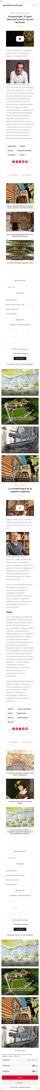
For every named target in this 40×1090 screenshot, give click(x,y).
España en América (11, 300)
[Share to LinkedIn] (23, 161)
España (22, 146)
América (10, 709)
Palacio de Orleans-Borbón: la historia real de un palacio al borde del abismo (20, 207)
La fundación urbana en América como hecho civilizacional (20, 774)
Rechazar (20, 1083)
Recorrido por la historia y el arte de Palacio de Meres (21, 419)
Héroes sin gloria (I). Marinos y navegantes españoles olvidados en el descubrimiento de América (20, 388)
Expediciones (21, 713)
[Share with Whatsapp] (20, 161)
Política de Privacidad (24, 1087)
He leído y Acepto (21, 353)
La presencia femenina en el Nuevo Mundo (20, 802)
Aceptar (20, 1077)
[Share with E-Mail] (26, 161)
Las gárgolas (21, 448)
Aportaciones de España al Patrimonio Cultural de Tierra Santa (20, 235)
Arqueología (12, 146)
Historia (10, 150)
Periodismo (11, 155)
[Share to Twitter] (17, 161)
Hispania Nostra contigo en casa (20, 13)
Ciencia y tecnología (24, 709)
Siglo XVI (10, 722)
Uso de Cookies (14, 1087)
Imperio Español (23, 717)
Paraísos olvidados (11, 314)
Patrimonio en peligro (25, 150)
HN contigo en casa (13, 5)
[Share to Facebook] (13, 161)
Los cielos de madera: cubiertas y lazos (20, 263)
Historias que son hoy (12, 309)
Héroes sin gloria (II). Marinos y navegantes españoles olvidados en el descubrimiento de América (20, 831)
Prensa (22, 155)
